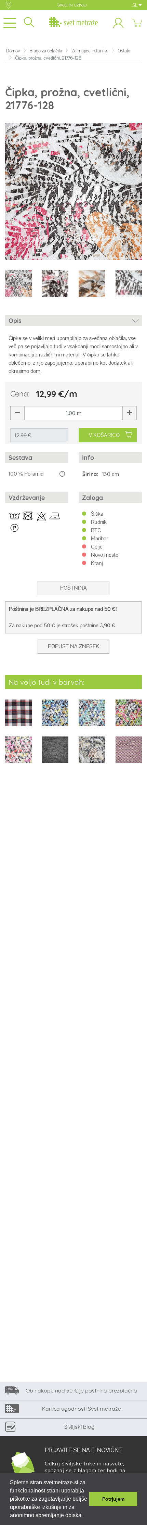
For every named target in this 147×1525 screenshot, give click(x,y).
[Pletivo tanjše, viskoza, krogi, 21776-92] (129, 754)
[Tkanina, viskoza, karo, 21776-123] (18, 717)
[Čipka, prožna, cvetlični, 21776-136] (92, 717)
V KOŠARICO (104, 435)
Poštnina (73, 587)
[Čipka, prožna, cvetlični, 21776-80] (92, 754)
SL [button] (135, 5)
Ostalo (124, 51)
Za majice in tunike (89, 51)
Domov (13, 51)
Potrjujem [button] (113, 1499)
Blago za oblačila (45, 51)
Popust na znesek (73, 646)
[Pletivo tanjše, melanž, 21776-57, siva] (55, 754)
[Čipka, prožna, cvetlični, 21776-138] (18, 754)
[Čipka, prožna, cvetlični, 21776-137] (129, 717)
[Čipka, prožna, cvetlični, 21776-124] (55, 717)
